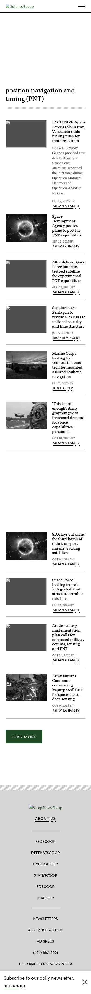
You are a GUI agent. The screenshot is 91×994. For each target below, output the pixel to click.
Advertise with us (45, 929)
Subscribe (15, 985)
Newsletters (45, 918)
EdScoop (46, 886)
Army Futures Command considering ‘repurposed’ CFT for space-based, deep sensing (67, 688)
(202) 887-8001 (45, 952)
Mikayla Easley (66, 206)
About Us (45, 818)
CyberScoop (45, 863)
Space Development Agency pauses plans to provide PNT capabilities (66, 226)
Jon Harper (63, 388)
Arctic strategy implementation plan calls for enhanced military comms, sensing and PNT (68, 637)
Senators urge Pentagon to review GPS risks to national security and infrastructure (68, 317)
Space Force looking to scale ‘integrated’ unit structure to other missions (67, 589)
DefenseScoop (45, 852)
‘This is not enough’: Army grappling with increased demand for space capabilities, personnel (68, 417)
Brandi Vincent (66, 337)
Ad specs (45, 941)
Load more (24, 736)
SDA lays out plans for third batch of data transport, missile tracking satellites (68, 543)
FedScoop (45, 841)
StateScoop (45, 875)
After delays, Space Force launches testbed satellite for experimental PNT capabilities (68, 271)
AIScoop (45, 897)
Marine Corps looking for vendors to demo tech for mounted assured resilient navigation (67, 365)
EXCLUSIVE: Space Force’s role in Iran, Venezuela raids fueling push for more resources (68, 131)
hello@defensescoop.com (45, 963)
